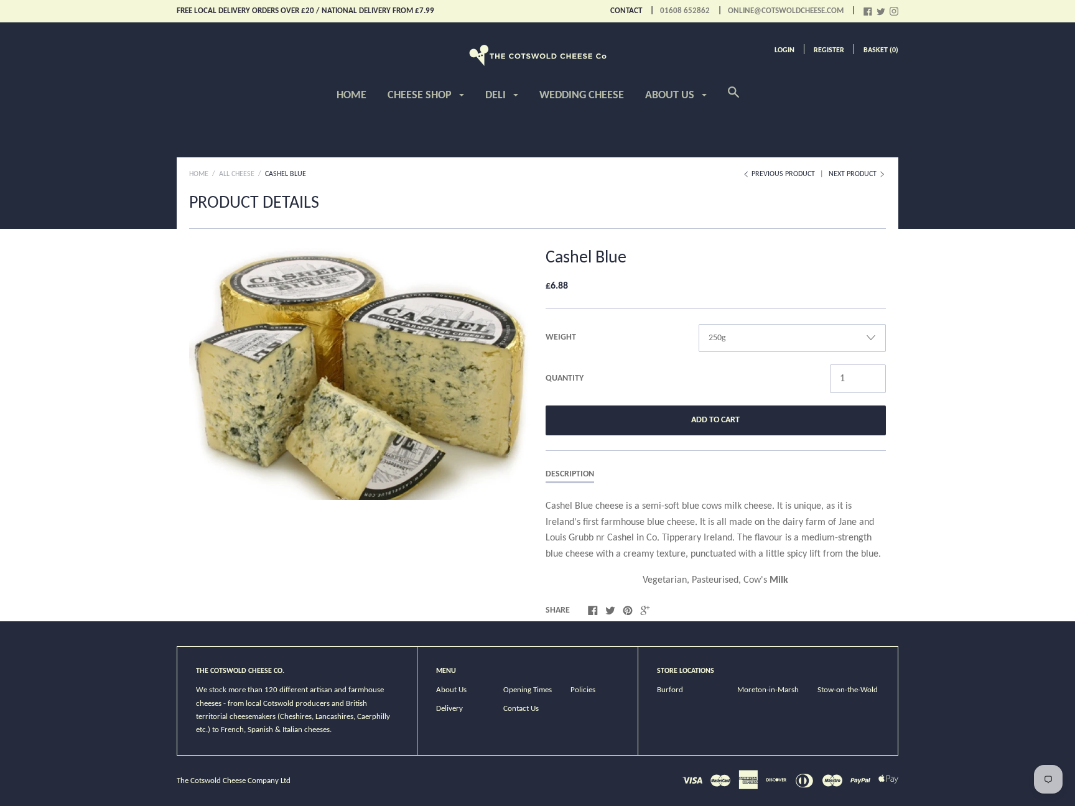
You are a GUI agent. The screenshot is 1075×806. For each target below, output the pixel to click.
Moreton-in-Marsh (768, 690)
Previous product (783, 174)
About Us (671, 95)
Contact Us (521, 709)
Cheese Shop (421, 95)
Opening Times (527, 690)
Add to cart (715, 420)
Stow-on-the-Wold (847, 690)
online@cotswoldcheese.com (786, 11)
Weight (561, 337)
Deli (496, 95)
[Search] (733, 99)
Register (829, 50)
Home (351, 95)
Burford (670, 690)
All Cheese (236, 174)
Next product (853, 174)
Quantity (565, 378)
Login (784, 50)
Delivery (449, 709)
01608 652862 (685, 11)
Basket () (880, 50)
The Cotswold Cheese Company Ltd (234, 781)
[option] (359, 372)
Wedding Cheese (581, 95)
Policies (582, 690)
